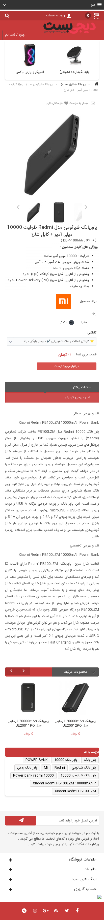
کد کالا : (89, 240)
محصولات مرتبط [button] (76, 672)
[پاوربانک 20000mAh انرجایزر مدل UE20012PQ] (75, 698)
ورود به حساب (55, 15)
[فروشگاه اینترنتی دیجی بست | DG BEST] (69, 35)
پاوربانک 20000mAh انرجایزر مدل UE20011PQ (28, 723)
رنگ (93, 314)
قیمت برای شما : (85, 354)
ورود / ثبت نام (14, 35)
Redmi (60, 768)
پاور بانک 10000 (65, 760)
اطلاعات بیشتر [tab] (82, 387)
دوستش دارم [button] (54, 103)
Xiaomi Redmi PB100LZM (75, 791)
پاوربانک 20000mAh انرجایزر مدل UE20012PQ (75, 723)
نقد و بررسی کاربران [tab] (78, 397)
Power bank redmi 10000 (33, 775)
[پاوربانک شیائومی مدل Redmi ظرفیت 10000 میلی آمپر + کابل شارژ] (33, 212)
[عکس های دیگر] (18, 207)
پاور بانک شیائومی (84, 768)
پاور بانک (90, 760)
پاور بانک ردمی (27, 768)
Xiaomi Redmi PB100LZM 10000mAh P (64, 783)
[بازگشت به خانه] (95, 84)
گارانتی (91, 332)
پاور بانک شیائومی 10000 (78, 775)
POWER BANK (36, 760)
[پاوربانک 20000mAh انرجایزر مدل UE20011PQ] (28, 698)
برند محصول (88, 301)
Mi (46, 768)
